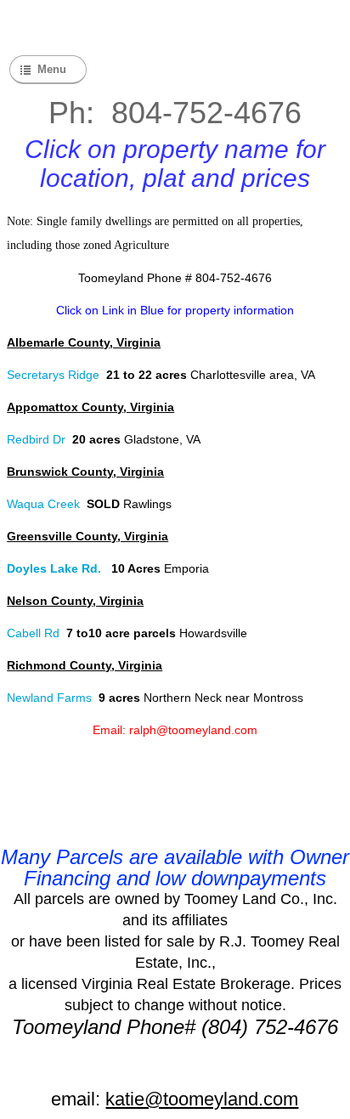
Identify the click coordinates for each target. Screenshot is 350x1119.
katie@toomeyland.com (201, 1099)
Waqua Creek (45, 504)
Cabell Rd (33, 633)
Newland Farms (49, 697)
